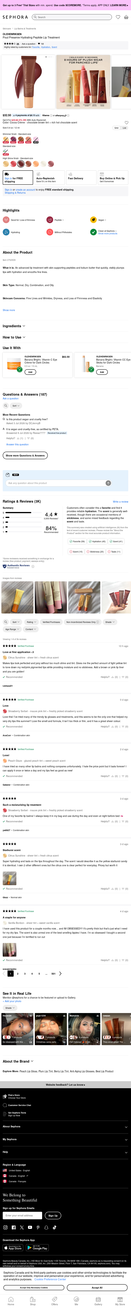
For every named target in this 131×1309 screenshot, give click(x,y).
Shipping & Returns (15, 192)
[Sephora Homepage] (15, 17)
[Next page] (60, 973)
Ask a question (28, 43)
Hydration (45, 46)
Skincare (7, 28)
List (124, 127)
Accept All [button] (97, 1287)
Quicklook (10, 365)
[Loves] (118, 17)
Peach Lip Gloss (28, 1071)
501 (54, 973)
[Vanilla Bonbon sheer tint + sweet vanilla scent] (43, 164)
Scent (54, 46)
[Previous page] (4, 973)
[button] (33, 1279)
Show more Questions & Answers (25, 455)
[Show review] (17, 597)
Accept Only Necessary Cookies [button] (34, 1287)
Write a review (120, 501)
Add (30, 372)
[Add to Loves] (126, 123)
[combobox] (72, 17)
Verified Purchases (51, 621)
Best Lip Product (104, 1071)
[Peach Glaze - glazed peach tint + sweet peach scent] (36, 164)
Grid (116, 127)
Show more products (107, 233)
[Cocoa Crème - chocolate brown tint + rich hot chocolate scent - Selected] (21, 164)
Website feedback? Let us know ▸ (65, 1084)
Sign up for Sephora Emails (18, 1208)
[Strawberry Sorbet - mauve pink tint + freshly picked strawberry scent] (13, 164)
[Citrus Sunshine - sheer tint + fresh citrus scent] (6, 164)
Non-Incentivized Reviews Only (81, 621)
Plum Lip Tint (46, 1071)
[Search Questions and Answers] (6, 406)
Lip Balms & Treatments (25, 28)
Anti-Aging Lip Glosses (82, 1071)
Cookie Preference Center (50, 1279)
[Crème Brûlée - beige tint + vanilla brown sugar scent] (28, 164)
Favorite (36, 46)
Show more (9, 310)
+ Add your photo (12, 1001)
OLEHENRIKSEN (12, 34)
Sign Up (53, 1215)
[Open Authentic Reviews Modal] (33, 566)
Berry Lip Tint (61, 1071)
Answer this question (17, 444)
